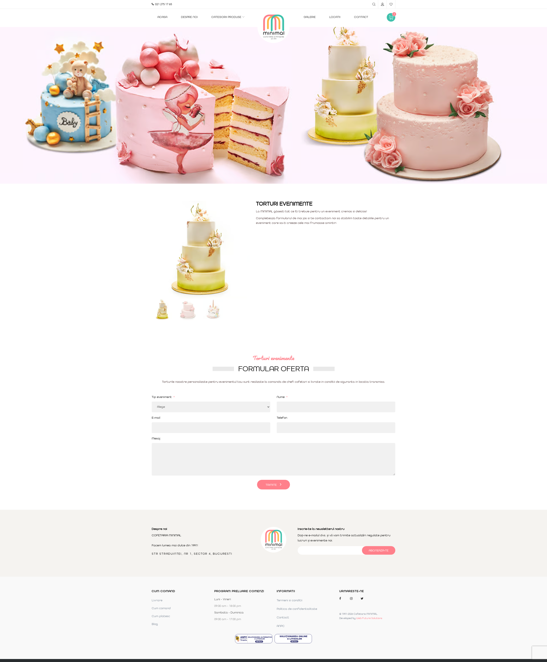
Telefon (282, 417)
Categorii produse (226, 17)
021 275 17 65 (163, 4)
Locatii (334, 17)
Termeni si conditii (289, 600)
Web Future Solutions (369, 618)
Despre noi (189, 17)
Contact (361, 17)
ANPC (281, 626)
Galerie (310, 17)
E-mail (156, 417)
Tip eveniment (163, 397)
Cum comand (161, 608)
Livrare (157, 600)
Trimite (271, 484)
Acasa (162, 17)
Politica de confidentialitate (297, 608)
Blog (155, 624)
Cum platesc (161, 616)
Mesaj (156, 438)
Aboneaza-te (378, 550)
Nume (282, 397)
